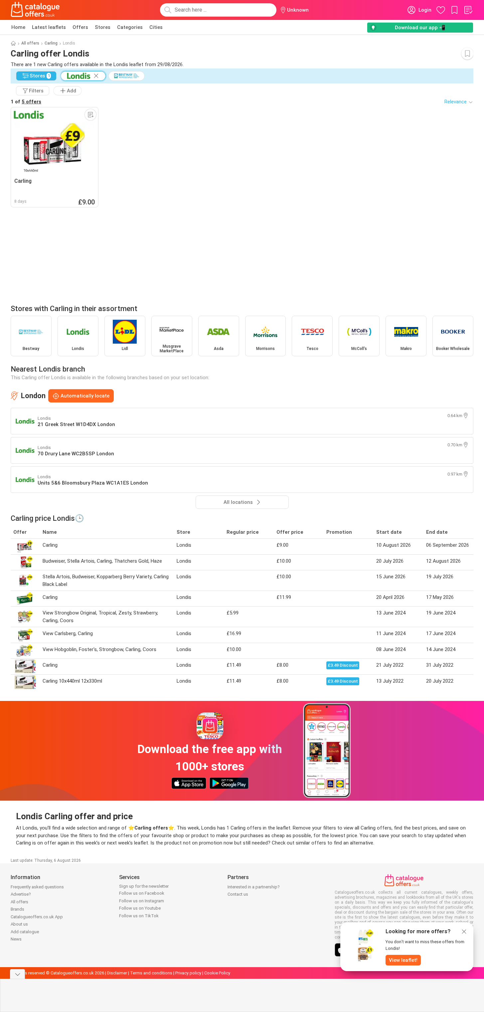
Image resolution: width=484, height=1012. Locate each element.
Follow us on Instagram (141, 900)
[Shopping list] (468, 10)
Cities (156, 27)
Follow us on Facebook (141, 893)
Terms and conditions (151, 972)
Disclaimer (117, 972)
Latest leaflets (49, 27)
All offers (30, 43)
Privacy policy (188, 972)
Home (18, 27)
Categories (130, 27)
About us (19, 924)
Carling (51, 43)
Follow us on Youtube (140, 908)
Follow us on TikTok (139, 915)
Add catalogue (25, 931)
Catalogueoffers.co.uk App (37, 916)
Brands (17, 909)
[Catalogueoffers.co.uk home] (35, 10)
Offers (80, 27)
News (16, 939)
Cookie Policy (217, 972)
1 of (26, 102)
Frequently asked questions (37, 886)
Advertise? (21, 894)
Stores (102, 27)
